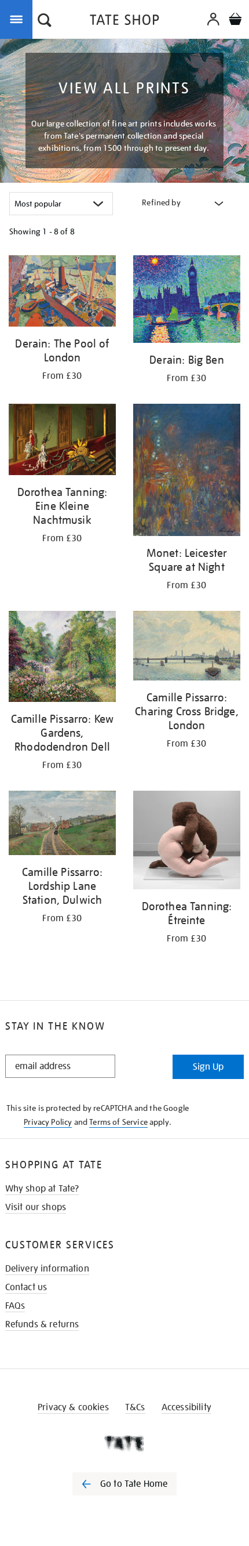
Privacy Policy (48, 1122)
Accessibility (186, 1407)
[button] (44, 21)
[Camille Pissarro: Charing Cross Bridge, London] (186, 648)
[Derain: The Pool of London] (62, 293)
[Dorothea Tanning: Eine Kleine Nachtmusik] (62, 441)
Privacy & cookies (73, 1407)
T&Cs (135, 1407)
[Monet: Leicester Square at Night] (186, 472)
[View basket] (235, 20)
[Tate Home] (124, 1443)
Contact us (26, 1287)
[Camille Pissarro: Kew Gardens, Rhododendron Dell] (62, 658)
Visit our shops (35, 1207)
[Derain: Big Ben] (186, 301)
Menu (18, 18)
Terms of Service (118, 1122)
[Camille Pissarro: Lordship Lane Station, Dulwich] (62, 825)
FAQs (15, 1306)
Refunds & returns (42, 1324)
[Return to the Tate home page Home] (124, 22)
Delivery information (47, 1269)
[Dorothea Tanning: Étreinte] (186, 842)
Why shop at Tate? (42, 1188)
